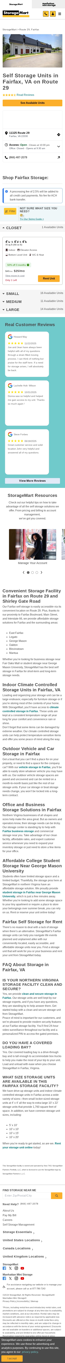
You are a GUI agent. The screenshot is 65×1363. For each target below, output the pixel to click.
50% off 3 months (16, 265)
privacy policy (30, 1352)
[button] (7, 50)
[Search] (56, 1195)
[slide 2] (32, 572)
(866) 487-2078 (29, 1203)
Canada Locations (17, 1248)
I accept (12, 1358)
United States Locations (21, 1240)
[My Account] (53, 14)
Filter (12, 211)
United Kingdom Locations (23, 1256)
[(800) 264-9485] (46, 14)
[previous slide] (23, 572)
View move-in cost (14, 275)
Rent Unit (49, 278)
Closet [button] (34, 228)
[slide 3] (37, 572)
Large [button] (34, 310)
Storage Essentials (17, 1232)
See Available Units (32, 102)
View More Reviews (32, 480)
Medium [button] (34, 302)
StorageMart (9, 29)
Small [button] (34, 294)
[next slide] (41, 572)
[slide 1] (28, 572)
